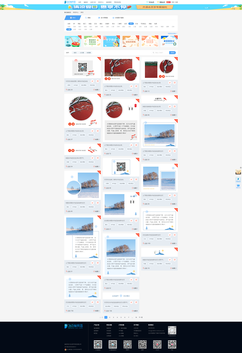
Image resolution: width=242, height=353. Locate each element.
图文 (68, 135)
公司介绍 (136, 328)
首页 (79, 2)
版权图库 (109, 2)
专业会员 (151, 2)
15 (136, 317)
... (132, 317)
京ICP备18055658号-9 (70, 347)
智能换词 (109, 333)
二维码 (68, 85)
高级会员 (162, 2)
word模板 (121, 333)
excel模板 (121, 336)
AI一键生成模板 (123, 328)
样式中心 (101, 2)
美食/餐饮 (83, 85)
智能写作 (109, 328)
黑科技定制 (117, 2)
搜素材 (172, 52)
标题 (68, 162)
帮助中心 (136, 333)
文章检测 (109, 336)
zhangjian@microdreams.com (156, 330)
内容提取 (109, 330)
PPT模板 (121, 330)
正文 (68, 306)
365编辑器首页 (137, 330)
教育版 (95, 333)
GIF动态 (76, 85)
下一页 (141, 317)
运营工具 (93, 2)
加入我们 (136, 336)
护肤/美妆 (125, 306)
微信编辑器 (67, 12)
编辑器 (86, 2)
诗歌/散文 (92, 85)
